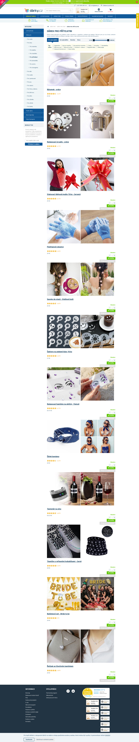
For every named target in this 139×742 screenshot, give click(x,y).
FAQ (26, 698)
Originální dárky (91, 47)
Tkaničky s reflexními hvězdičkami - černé (64, 561)
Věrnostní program (30, 705)
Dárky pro (57, 16)
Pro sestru (32, 64)
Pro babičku (33, 50)
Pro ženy (29, 43)
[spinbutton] (112, 98)
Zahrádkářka (104, 45)
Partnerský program (51, 693)
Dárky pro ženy (61, 26)
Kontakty (28, 721)
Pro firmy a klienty (32, 89)
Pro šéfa (29, 96)
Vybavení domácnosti (60, 49)
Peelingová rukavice (55, 246)
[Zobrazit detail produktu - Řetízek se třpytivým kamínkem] (80, 662)
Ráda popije (101, 47)
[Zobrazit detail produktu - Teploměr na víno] (80, 505)
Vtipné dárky (71, 49)
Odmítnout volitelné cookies (44, 739)
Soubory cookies (29, 719)
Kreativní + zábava (80, 47)
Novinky (110, 16)
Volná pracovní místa (51, 698)
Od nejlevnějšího (53, 40)
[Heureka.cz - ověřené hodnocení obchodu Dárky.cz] (96, 698)
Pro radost (30, 85)
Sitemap (27, 693)
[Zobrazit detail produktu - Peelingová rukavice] (80, 243)
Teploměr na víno (54, 508)
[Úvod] (48, 26)
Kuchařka (96, 45)
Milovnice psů (58, 47)
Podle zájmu (69, 16)
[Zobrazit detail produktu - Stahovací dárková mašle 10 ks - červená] (80, 190)
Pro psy (29, 82)
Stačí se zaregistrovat (77, 3)
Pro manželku (33, 53)
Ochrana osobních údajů (31, 712)
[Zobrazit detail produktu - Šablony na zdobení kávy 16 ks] (80, 348)
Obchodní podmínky (30, 717)
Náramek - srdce (54, 89)
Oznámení (28, 714)
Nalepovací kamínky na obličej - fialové (63, 404)
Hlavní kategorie (97, 16)
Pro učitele (30, 103)
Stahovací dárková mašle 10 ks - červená (64, 194)
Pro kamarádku (34, 60)
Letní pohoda (44, 16)
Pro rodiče (30, 75)
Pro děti (29, 71)
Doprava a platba (30, 709)
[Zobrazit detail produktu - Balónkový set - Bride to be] (80, 610)
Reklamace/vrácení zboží (32, 695)
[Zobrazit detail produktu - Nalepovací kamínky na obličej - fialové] (80, 400)
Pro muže (29, 39)
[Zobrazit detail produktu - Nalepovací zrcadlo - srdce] (80, 138)
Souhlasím (29, 739)
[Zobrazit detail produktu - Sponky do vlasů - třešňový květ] (80, 295)
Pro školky (30, 106)
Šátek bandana (53, 456)
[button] (114, 98)
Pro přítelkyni (33, 57)
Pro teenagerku (34, 67)
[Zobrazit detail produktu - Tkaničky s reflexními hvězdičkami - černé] (80, 557)
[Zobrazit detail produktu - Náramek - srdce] (80, 85)
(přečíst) (107, 735)
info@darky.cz (95, 5)
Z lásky (90, 45)
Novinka (72, 40)
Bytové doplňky (67, 45)
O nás (27, 702)
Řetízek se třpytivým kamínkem (60, 666)
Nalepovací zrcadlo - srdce (58, 141)
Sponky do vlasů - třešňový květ (60, 299)
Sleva (78, 40)
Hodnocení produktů (30, 700)
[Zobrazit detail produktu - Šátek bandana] (80, 452)
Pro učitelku (30, 99)
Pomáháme (28, 707)
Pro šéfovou (30, 92)
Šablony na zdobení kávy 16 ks (59, 351)
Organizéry (57, 45)
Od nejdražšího (64, 40)
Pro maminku (33, 46)
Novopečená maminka (79, 45)
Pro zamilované (31, 78)
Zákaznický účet (99, 11)
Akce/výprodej (82, 16)
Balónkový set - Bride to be (58, 613)
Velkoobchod (49, 695)
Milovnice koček (68, 47)
